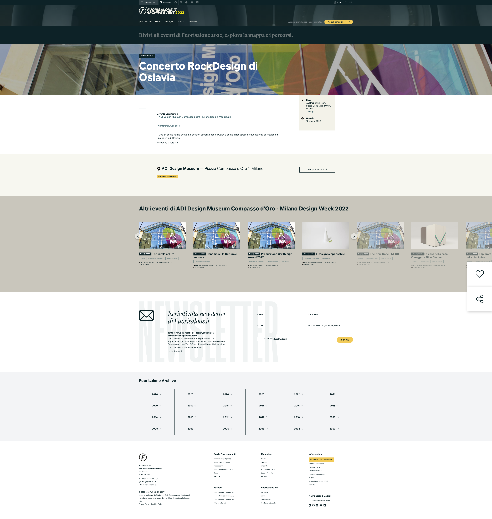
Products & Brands (268, 503)
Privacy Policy (144, 504)
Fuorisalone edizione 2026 (224, 492)
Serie (263, 496)
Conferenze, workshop (169, 126)
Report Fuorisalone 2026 (318, 481)
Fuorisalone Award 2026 (223, 469)
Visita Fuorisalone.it (337, 22)
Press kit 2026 (314, 467)
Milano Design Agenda (222, 459)
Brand (216, 473)
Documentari (266, 499)
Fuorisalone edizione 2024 (224, 499)
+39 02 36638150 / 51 (149, 479)
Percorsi (169, 22)
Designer (217, 476)
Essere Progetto (267, 473)
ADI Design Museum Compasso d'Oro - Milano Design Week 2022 (194, 117)
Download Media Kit (316, 464)
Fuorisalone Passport (317, 474)
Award (181, 22)
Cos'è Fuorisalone (315, 471)
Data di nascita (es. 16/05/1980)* (324, 326)
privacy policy (280, 339)
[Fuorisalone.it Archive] (161, 10)
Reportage (193, 22)
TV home (264, 492)
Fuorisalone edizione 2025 (224, 496)
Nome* (260, 315)
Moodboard (218, 466)
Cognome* (313, 315)
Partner (311, 478)
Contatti (312, 485)
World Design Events (222, 462)
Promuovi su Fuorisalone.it (321, 460)
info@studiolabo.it (149, 482)
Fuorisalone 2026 (268, 469)
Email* (260, 326)
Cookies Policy (156, 504)
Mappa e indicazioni (317, 170)
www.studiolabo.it (148, 485)
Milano (263, 459)
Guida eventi (145, 22)
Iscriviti (344, 340)
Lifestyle (264, 466)
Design (263, 462)
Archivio (264, 476)
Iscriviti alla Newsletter (320, 501)
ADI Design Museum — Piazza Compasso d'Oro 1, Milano (318, 106)
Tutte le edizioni (220, 503)
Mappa (158, 22)
